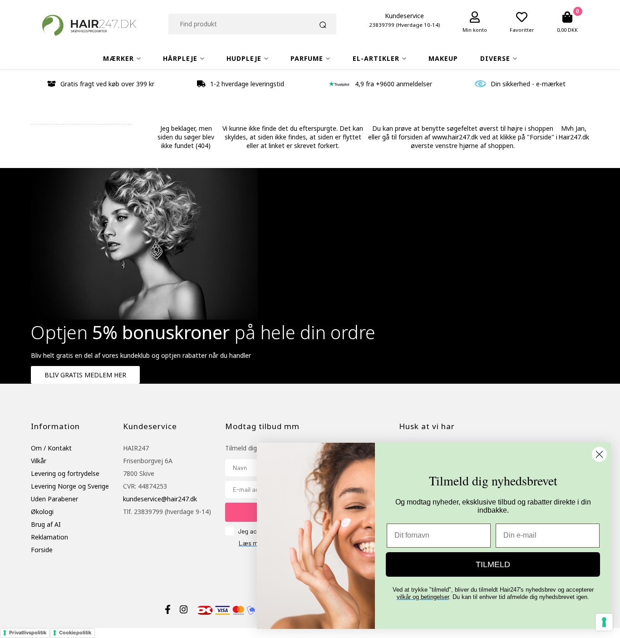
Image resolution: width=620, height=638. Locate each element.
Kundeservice (404, 15)
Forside (42, 549)
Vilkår (38, 460)
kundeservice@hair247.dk (160, 499)
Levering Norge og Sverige (70, 486)
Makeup (443, 58)
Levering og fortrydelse (65, 473)
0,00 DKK (567, 29)
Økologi (42, 511)
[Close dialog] (599, 454)
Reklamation (49, 537)
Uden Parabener (54, 499)
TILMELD (493, 564)
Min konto (475, 29)
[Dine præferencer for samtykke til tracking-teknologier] (604, 622)
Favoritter (522, 29)
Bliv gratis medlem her (85, 375)
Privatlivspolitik (27, 632)
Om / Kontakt (51, 448)
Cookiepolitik (75, 632)
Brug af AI (46, 524)
